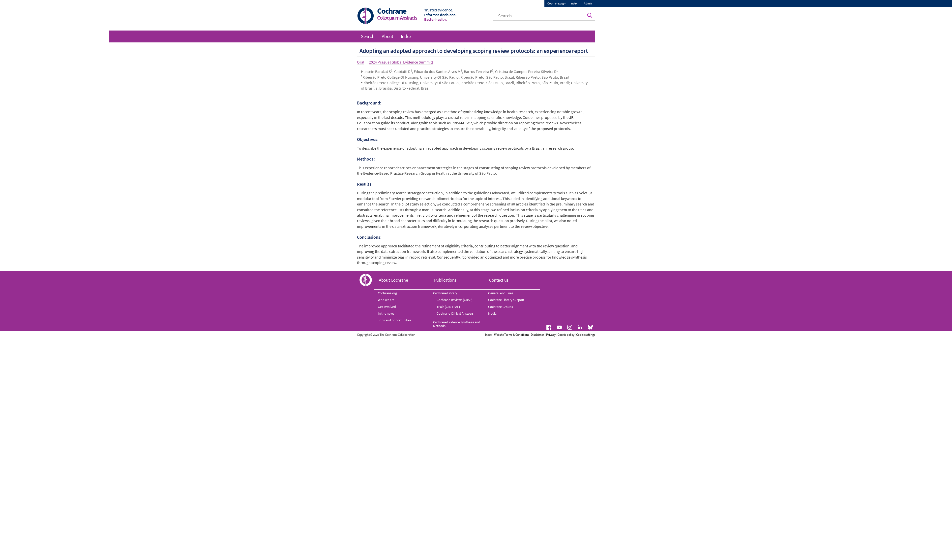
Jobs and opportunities (394, 320)
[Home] (365, 16)
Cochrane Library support (506, 300)
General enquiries (500, 293)
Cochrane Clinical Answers (455, 313)
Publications (445, 280)
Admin (588, 3)
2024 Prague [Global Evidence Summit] (401, 62)
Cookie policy (566, 335)
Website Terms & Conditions (511, 335)
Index (573, 3)
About (387, 36)
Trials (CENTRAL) (448, 306)
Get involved (387, 306)
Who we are (386, 300)
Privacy (551, 335)
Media (492, 313)
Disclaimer (537, 335)
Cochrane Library (445, 293)
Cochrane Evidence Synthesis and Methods (456, 324)
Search (367, 36)
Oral (360, 62)
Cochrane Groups (500, 306)
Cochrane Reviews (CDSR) (454, 300)
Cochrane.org (555, 3)
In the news (386, 313)
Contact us (498, 280)
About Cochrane (393, 280)
